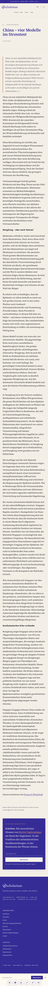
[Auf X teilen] (9, 982)
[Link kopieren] (32, 982)
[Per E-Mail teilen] (38, 982)
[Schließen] (45, 978)
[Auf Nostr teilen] (27, 982)
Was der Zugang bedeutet (12, 923)
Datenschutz (7, 955)
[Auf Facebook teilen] (15, 982)
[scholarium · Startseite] (10, 7)
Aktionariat (7, 949)
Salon (21, 12)
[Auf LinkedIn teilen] (21, 982)
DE (38, 7)
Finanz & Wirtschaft (33, 794)
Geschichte (7, 929)
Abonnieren (37, 978)
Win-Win (6, 917)
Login (31, 12)
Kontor (26, 12)
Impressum (7, 952)
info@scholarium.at (10, 946)
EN (44, 7)
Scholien (16, 12)
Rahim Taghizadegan (30, 832)
